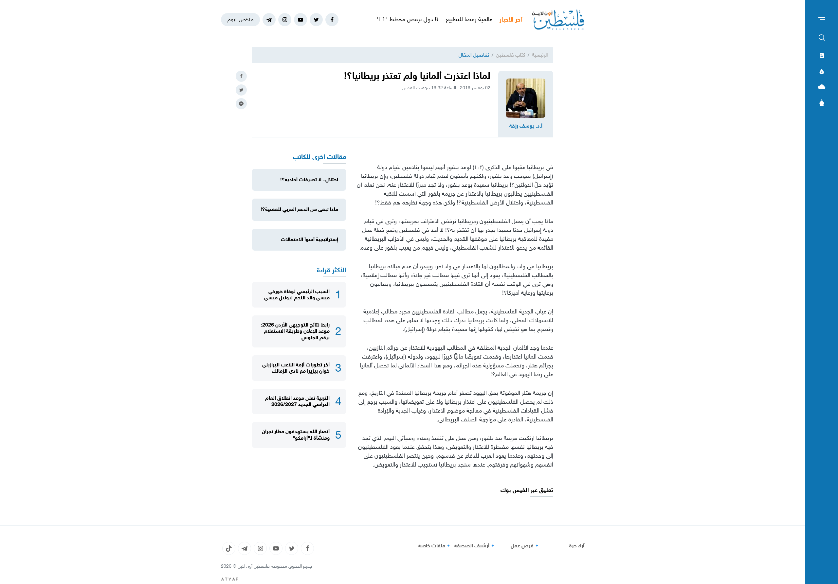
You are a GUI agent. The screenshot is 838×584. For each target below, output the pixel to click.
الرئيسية (540, 54)
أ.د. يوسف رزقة (525, 126)
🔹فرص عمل (525, 545)
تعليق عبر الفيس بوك (527, 490)
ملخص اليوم (240, 19)
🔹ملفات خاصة (435, 545)
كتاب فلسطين (510, 54)
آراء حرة (576, 545)
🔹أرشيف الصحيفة (475, 545)
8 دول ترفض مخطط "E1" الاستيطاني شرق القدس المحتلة (389, 19)
